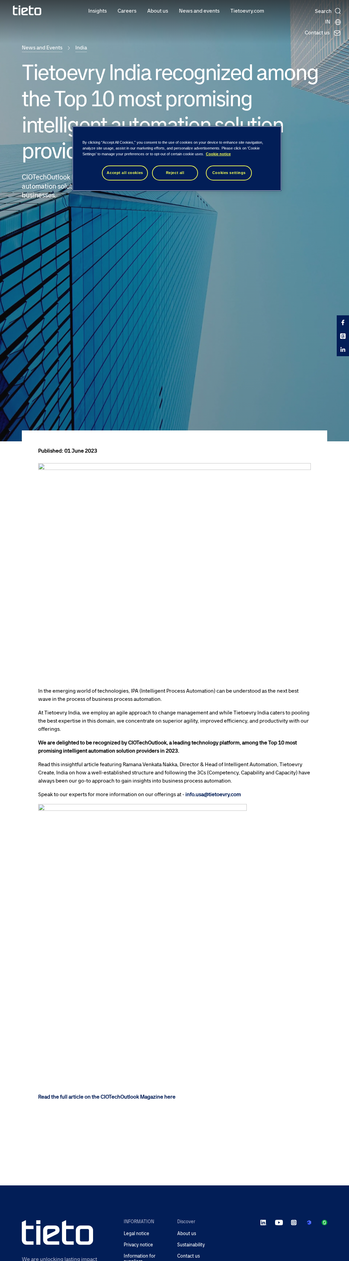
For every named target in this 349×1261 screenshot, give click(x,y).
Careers (127, 10)
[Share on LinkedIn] (343, 349)
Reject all (175, 173)
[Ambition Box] (309, 1222)
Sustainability (191, 1245)
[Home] (27, 10)
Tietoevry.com (247, 10)
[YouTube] (279, 1222)
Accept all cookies (125, 173)
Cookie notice (218, 154)
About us (157, 10)
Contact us (188, 1256)
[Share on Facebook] (343, 322)
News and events (199, 10)
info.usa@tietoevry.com (213, 794)
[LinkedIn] (263, 1222)
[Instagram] (294, 1222)
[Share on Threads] (343, 336)
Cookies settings (229, 173)
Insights (97, 10)
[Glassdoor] (324, 1222)
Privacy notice (138, 1245)
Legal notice (136, 1233)
